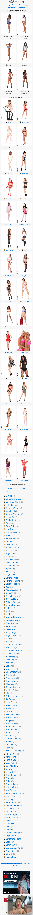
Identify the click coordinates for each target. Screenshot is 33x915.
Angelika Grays (13, 635)
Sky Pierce (11, 669)
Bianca (9, 523)
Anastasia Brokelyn (15, 617)
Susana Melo (12, 653)
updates (11, 5)
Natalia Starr (11, 760)
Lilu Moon (9, 352)
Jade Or (9, 626)
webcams (27, 5)
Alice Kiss (10, 550)
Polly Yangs (11, 632)
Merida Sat (11, 690)
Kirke (8, 535)
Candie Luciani (9, 250)
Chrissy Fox (11, 784)
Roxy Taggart (12, 775)
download (12, 7)
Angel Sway (11, 851)
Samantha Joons (13, 839)
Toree (8, 556)
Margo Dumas (12, 605)
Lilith (9, 301)
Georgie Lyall (12, 714)
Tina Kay (9, 122)
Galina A (25, 455)
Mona (9, 378)
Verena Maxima (13, 581)
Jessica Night (12, 599)
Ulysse (9, 496)
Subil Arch (10, 763)
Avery (25, 250)
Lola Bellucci (11, 808)
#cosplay (9, 488)
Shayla (9, 720)
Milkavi (9, 796)
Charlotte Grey (12, 623)
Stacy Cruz (11, 717)
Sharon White (12, 508)
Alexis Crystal (12, 814)
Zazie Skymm (12, 596)
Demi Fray (10, 681)
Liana (8, 826)
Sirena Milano (12, 817)
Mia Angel (25, 352)
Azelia (8, 741)
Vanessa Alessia (13, 793)
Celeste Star (11, 629)
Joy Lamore (25, 148)
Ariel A (9, 611)
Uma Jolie (10, 787)
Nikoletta (10, 660)
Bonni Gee (10, 732)
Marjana (9, 593)
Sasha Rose (11, 565)
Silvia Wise (11, 684)
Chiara (9, 781)
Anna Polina (11, 678)
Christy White (9, 199)
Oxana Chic (11, 857)
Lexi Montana (12, 766)
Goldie (9, 842)
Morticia (9, 529)
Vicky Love (25, 403)
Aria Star (10, 790)
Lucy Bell (10, 702)
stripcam (21, 7)
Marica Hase (11, 614)
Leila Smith (11, 505)
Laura (8, 541)
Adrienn (9, 663)
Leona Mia (9, 224)
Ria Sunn (10, 699)
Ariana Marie (11, 705)
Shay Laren (9, 480)
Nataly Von (11, 723)
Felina (25, 378)
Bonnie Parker (12, 726)
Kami (8, 748)
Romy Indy (9, 327)
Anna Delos (9, 148)
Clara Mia (10, 823)
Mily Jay (9, 799)
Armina (9, 675)
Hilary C (9, 772)
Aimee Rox (11, 517)
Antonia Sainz (12, 729)
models (19, 5)
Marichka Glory (13, 644)
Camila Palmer (12, 805)
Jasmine (9, 587)
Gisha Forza (25, 429)
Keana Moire (11, 687)
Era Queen (25, 480)
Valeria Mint (11, 538)
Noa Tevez (11, 744)
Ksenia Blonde (25, 199)
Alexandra (10, 656)
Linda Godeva (12, 672)
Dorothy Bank (25, 301)
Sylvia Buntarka (13, 502)
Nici (7, 693)
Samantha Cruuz (13, 499)
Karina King (11, 757)
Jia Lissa (10, 572)
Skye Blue (10, 575)
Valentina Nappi (13, 547)
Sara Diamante (12, 650)
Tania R (9, 811)
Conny (9, 666)
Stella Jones (11, 584)
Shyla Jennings (13, 833)
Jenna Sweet (25, 173)
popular (4, 5)
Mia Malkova (9, 455)
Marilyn (9, 769)
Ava (7, 641)
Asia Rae (10, 568)
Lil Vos (9, 829)
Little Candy (11, 836)
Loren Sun (9, 173)
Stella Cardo (11, 520)
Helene (9, 608)
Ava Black (10, 735)
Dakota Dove (12, 602)
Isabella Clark (12, 620)
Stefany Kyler (12, 738)
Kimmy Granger (13, 514)
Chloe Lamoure (13, 696)
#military (16, 488)
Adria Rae (10, 647)
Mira (8, 638)
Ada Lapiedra (12, 590)
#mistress (22, 488)
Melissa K (9, 429)
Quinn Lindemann (25, 224)
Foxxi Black (9, 403)
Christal (9, 778)
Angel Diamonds (13, 751)
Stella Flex (9, 276)
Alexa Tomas (25, 122)
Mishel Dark (25, 327)
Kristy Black (25, 276)
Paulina (9, 711)
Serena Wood (12, 578)
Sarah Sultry (11, 802)
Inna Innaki (11, 511)
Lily (7, 820)
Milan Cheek (11, 532)
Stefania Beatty (13, 848)
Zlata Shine (11, 526)
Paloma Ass (11, 754)
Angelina (10, 553)
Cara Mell (10, 544)
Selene (9, 854)
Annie (8, 708)
